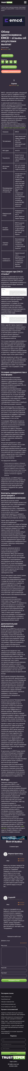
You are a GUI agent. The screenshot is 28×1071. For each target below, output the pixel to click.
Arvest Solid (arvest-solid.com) (8, 1006)
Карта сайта (13, 1061)
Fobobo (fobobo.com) (6, 996)
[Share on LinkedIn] (11, 62)
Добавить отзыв (5, 940)
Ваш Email (4, 973)
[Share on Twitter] (7, 62)
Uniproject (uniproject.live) (7, 1001)
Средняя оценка (5, 47)
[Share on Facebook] (3, 62)
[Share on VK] (15, 62)
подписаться (13, 1053)
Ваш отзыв (4, 945)
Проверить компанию (9, 67)
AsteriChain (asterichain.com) (8, 1004)
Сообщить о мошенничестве (11, 71)
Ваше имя (3, 967)
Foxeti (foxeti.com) (5, 999)
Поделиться (4, 59)
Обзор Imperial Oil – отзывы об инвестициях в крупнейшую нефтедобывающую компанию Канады (12, 1027)
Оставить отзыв (7, 55)
